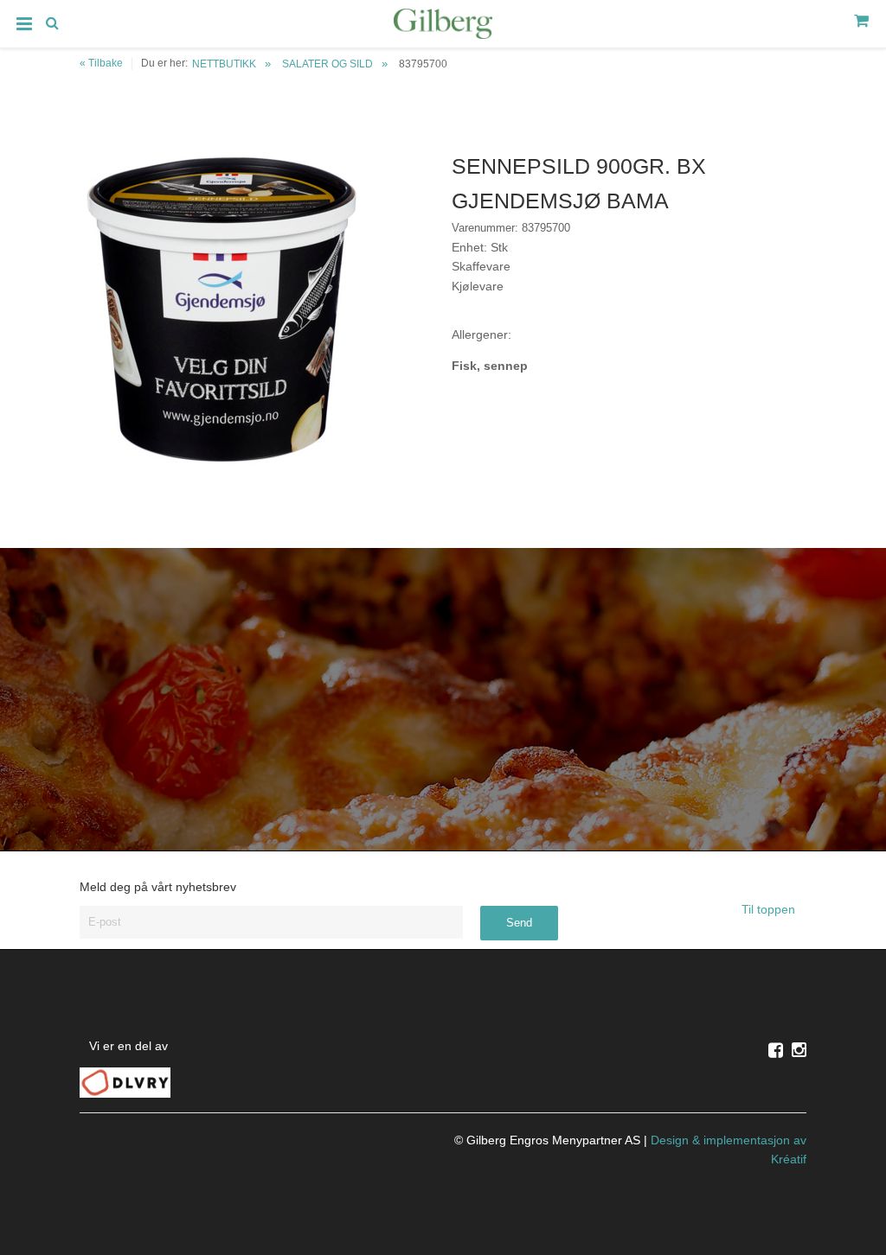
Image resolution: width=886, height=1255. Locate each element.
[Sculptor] (443, 27)
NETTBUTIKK (224, 64)
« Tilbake (101, 63)
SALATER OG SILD (327, 64)
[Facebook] (775, 1050)
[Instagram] (799, 1050)
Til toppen (770, 909)
